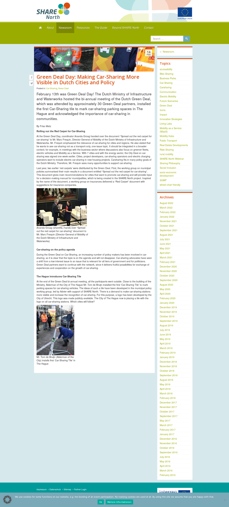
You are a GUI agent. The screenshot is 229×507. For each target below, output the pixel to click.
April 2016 (165, 466)
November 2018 (168, 366)
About (50, 28)
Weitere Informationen (119, 502)
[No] (224, 499)
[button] (7, 499)
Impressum (42, 489)
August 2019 (166, 325)
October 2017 (167, 411)
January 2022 (167, 216)
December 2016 (168, 438)
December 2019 (168, 307)
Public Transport (168, 140)
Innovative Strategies (171, 119)
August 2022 (166, 203)
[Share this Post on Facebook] (31, 77)
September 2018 (169, 375)
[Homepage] (40, 27)
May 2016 (165, 461)
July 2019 (165, 330)
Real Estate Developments (174, 145)
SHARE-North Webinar (172, 158)
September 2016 (169, 452)
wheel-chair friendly (170, 184)
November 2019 (168, 311)
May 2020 (165, 289)
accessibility (166, 69)
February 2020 (168, 298)
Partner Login (80, 489)
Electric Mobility (168, 96)
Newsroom (65, 28)
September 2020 (169, 280)
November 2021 (168, 221)
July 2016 (165, 456)
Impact (163, 114)
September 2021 (169, 230)
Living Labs (166, 123)
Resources (83, 28)
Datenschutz (55, 489)
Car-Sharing (51, 88)
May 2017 (165, 420)
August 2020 (166, 284)
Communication (168, 92)
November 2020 (168, 271)
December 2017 (168, 402)
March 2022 (166, 207)
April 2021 (165, 253)
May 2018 (165, 384)
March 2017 (166, 425)
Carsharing (165, 87)
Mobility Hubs (167, 136)
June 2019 (165, 334)
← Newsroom (167, 51)
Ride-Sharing (167, 149)
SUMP (163, 180)
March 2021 (166, 257)
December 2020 (168, 266)
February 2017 (168, 429)
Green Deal (63, 88)
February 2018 (168, 398)
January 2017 (167, 434)
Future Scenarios (169, 101)
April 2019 (165, 343)
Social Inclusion (168, 167)
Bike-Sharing (166, 73)
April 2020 (165, 293)
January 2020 (167, 302)
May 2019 (165, 339)
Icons (162, 110)
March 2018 (166, 393)
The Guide (101, 28)
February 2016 (168, 475)
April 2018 (165, 388)
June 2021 (165, 243)
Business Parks (168, 78)
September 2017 (169, 416)
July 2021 (165, 239)
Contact (148, 28)
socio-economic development (168, 174)
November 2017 (168, 407)
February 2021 (168, 262)
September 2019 (169, 320)
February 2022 (168, 212)
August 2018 (166, 379)
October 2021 (167, 225)
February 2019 (168, 352)
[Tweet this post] (31, 83)
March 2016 (166, 470)
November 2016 (168, 443)
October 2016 (167, 447)
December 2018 (168, 361)
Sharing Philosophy (170, 163)
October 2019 (167, 316)
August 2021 (166, 234)
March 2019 (166, 348)
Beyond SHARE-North (125, 28)
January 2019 (167, 357)
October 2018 (167, 370)
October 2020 (167, 275)
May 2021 (165, 248)
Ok (100, 502)
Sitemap (67, 489)
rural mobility (166, 154)
